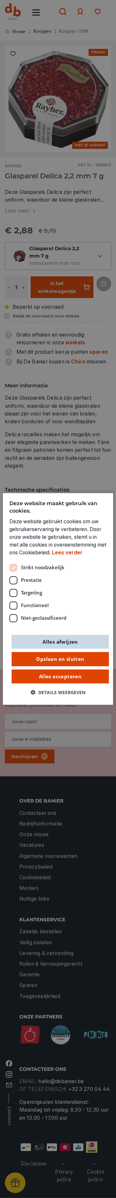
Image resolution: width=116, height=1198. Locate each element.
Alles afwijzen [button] (60, 641)
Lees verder (67, 552)
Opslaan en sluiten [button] (60, 659)
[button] (58, 692)
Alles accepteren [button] (60, 676)
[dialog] (58, 599)
